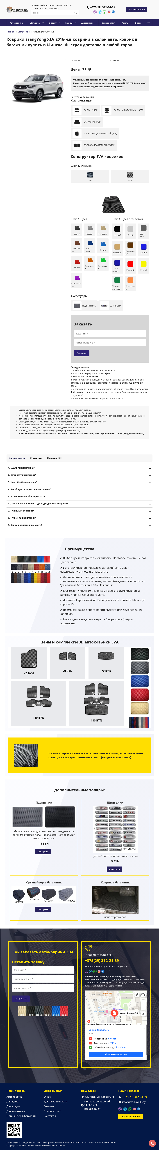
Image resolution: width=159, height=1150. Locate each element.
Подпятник (89, 305)
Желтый (143, 270)
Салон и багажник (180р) (128, 110)
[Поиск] (76, 12)
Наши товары (16, 1090)
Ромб (130, 180)
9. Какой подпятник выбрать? (25, 524)
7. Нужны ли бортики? (21, 510)
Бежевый (102, 234)
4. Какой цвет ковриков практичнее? (29, 489)
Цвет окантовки (127, 219)
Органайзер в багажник (21, 1116)
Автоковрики (16, 22)
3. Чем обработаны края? (22, 482)
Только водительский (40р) (100, 133)
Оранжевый (89, 267)
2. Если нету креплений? (22, 474)
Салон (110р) (90, 110)
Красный (77, 267)
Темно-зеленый (116, 287)
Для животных (16, 1111)
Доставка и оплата (55, 1101)
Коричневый (75, 250)
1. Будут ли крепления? (21, 467)
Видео (138, 22)
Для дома (12, 1101)
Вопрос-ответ (108, 22)
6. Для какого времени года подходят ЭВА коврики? (38, 503)
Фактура (81, 166)
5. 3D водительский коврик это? (26, 496)
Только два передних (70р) (99, 145)
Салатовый (102, 267)
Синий (103, 250)
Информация (53, 1090)
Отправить (21, 998)
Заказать (81, 353)
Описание (36, 458)
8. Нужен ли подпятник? (22, 517)
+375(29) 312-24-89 (102, 7)
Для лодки (13, 1106)
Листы (125, 22)
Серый (89, 234)
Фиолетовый (76, 285)
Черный (76, 234)
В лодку (53, 22)
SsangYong (23, 31)
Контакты (50, 1116)
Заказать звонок (136, 9)
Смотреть (43, 851)
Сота (90, 180)
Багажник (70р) (92, 121)
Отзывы (53, 458)
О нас (47, 1096)
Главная (10, 31)
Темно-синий (88, 250)
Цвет (79, 219)
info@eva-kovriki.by (134, 1102)
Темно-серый (142, 235)
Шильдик (115, 305)
